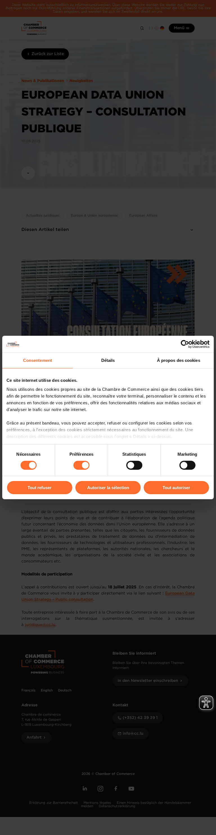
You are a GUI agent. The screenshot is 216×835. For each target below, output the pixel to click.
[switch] (81, 465)
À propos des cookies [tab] (178, 360)
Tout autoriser (176, 487)
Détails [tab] (108, 360)
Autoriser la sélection (108, 487)
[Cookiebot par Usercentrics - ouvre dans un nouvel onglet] (185, 344)
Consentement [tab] (37, 360)
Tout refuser (39, 487)
